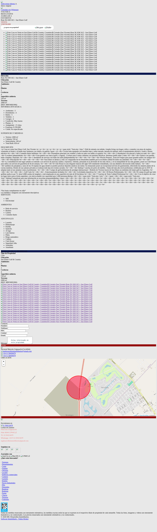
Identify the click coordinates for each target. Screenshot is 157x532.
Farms (4, 493)
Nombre (4, 326)
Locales (5, 473)
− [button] (3, 364)
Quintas (5, 468)
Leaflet (135, 415)
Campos (5, 477)
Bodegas (5, 491)
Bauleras (5, 489)
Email (3, 335)
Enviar (3, 345)
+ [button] (3, 361)
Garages (5, 479)
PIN (2, 331)
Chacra (4, 495)
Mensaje (4, 343)
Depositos (5, 487)
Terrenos (5, 462)
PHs (3, 485)
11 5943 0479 (8, 425)
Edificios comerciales (9, 475)
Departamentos (7, 464)
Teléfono (4, 328)
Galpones (5, 499)
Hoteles (4, 481)
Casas (4, 466)
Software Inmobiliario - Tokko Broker (15, 519)
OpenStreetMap (144, 415)
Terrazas (5, 497)
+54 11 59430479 (9, 356)
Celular (3, 333)
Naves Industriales (8, 483)
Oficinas (5, 470)
